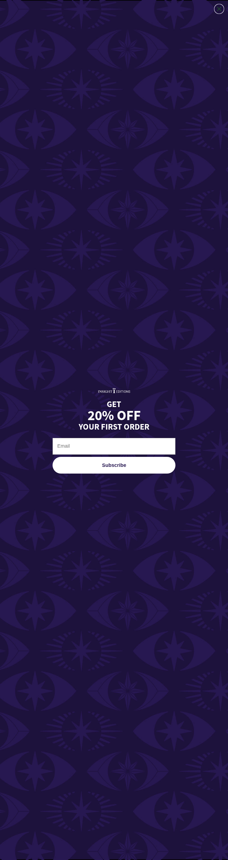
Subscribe (114, 465)
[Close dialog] (219, 8)
